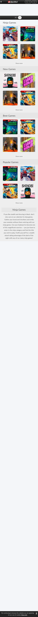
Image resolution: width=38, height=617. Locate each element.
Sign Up (28, 2)
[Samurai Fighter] (27, 51)
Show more (19, 63)
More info (24, 615)
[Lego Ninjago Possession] (27, 34)
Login (34, 2)
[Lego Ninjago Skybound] (10, 51)
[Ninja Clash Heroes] (10, 34)
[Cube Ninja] (27, 80)
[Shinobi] (10, 80)
